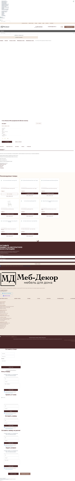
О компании (4, 15)
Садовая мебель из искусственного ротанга (7, 306)
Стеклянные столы (3, 326)
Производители (60, 298)
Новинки (3, 13)
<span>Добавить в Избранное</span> (17, 179)
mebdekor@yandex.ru (52, 26)
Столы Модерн (2, 320)
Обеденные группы (3, 314)
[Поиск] (74, 33)
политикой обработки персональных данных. (11, 370)
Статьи (38, 298)
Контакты (49, 298)
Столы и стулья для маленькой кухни (5, 318)
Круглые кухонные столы (4, 313)
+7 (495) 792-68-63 (38, 26)
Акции (3, 14)
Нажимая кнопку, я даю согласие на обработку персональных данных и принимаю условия (11, 392)
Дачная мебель (4, 3)
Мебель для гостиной (5, 8)
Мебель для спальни (5, 9)
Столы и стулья (4, 6)
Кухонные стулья (2, 312)
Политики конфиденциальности (9, 414)
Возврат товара (4, 11)
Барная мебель (4, 2)
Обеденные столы (5, 1)
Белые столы (2, 328)
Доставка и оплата (4, 298)
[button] (29, 193)
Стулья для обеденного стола (4, 319)
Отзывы (3, 12)
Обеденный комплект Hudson (4, 315)
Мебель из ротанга (3, 308)
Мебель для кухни (3, 310)
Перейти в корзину (13, 473)
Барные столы (2, 302)
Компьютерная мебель (5, 4)
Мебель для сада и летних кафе (5, 307)
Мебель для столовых (5, 5)
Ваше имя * (2, 255)
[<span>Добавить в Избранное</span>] (9, 183)
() (20, 37)
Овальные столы (2, 327)
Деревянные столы (3, 325)
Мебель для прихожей (5, 7)
